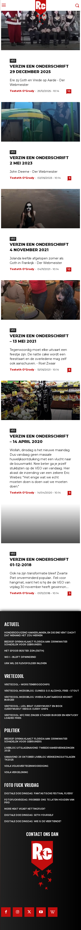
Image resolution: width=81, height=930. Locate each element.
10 (68, 91)
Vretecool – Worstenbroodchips (27, 684)
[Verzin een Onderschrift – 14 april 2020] (40, 400)
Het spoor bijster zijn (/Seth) (24, 650)
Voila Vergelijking (16, 772)
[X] (29, 912)
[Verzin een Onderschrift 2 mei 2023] (40, 122)
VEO (13, 60)
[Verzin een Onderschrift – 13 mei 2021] (40, 300)
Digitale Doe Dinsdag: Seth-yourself (28, 815)
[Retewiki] (52, 912)
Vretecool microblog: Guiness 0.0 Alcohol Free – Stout (41, 690)
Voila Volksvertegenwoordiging (26, 766)
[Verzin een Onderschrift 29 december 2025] (40, 30)
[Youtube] (41, 912)
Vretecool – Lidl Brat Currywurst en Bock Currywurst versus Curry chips (33, 707)
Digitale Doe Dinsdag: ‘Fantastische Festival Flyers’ (38, 793)
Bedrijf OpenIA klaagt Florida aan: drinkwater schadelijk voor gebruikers (35, 643)
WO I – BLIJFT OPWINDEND (20, 657)
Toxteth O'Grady (22, 91)
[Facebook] (6, 912)
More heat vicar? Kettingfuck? (24, 808)
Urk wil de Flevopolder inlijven (25, 663)
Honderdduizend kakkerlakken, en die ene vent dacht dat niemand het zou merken (40, 634)
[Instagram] (17, 912)
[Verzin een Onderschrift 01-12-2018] (40, 523)
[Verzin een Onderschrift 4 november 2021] (40, 209)
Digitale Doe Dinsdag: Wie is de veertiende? (32, 821)
